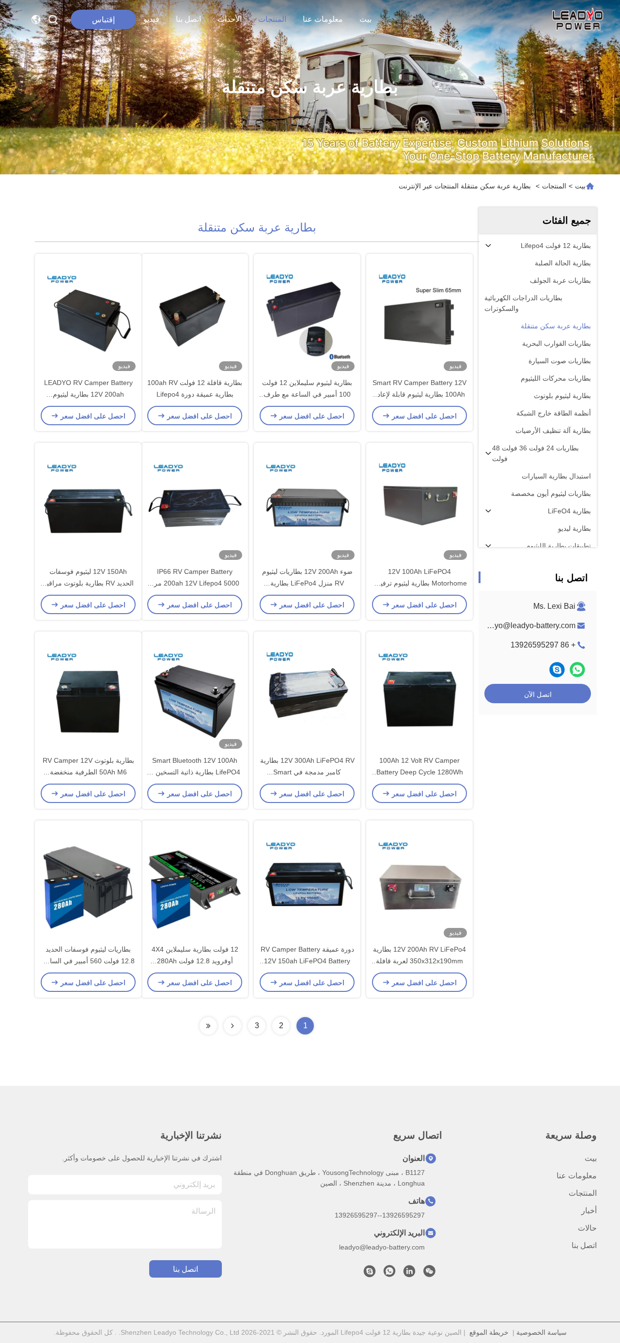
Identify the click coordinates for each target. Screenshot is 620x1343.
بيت (365, 19)
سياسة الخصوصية (541, 1332)
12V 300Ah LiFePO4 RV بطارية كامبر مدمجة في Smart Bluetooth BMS (307, 771)
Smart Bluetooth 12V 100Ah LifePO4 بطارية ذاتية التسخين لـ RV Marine (195, 771)
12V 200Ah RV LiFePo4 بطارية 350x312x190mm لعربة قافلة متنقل (419, 960)
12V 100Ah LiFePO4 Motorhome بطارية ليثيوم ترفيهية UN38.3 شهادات (419, 583)
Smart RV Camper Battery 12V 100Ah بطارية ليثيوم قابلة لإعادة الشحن (419, 394)
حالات (587, 1228)
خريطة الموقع (489, 1332)
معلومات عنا (323, 19)
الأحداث (229, 19)
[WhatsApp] (577, 670)
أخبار (589, 1210)
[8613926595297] (389, 1274)
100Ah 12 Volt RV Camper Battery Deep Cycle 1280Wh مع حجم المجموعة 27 (419, 771)
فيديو (151, 19)
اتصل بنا (188, 19)
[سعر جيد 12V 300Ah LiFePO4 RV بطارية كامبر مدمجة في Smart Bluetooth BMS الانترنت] (307, 693)
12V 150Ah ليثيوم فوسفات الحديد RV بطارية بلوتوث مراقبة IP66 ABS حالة (88, 583)
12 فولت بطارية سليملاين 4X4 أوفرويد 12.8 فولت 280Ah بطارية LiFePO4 (195, 960)
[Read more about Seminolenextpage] (232, 1025)
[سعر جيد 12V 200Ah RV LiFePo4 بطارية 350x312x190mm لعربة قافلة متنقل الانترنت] (419, 882)
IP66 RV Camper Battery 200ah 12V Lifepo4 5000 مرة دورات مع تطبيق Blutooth (195, 583)
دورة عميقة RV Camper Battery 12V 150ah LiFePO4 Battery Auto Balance (307, 960)
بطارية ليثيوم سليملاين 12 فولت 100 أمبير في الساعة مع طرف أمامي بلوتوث (307, 394)
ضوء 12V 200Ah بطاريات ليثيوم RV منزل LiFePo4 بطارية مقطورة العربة (307, 583)
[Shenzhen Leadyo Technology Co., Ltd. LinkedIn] (409, 1274)
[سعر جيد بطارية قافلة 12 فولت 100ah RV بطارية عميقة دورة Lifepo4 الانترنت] (194, 315)
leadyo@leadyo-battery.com (527, 625)
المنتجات (272, 19)
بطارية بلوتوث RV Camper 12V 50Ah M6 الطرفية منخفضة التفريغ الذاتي (88, 771)
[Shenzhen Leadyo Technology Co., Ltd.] (576, 19)
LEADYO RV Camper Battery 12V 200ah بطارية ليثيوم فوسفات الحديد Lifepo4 (88, 394)
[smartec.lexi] (557, 670)
